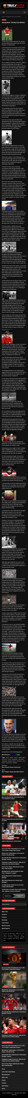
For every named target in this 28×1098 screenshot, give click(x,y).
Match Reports (6, 928)
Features (4, 19)
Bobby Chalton (22, 757)
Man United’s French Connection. (11, 766)
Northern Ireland (12, 761)
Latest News (10, 793)
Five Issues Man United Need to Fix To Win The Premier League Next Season (14, 958)
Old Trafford (19, 761)
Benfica (16, 757)
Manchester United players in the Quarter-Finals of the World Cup (14, 980)
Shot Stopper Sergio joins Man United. (13, 771)
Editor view (5, 837)
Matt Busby (4, 761)
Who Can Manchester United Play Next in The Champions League (14, 787)
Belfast (11, 757)
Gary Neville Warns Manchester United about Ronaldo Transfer (14, 1002)
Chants (4, 1080)
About (3, 1088)
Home (3, 1069)
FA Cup (9, 759)
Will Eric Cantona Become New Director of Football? (14, 809)
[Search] (24, 12)
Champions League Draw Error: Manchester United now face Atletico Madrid (14, 1025)
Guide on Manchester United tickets (14, 831)
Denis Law (4, 759)
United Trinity (9, 762)
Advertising (5, 1086)
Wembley (15, 762)
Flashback (4, 920)
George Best (14, 759)
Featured (4, 914)
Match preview (6, 925)
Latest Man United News (8, 1071)
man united (21, 759)
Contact (4, 1083)
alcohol (7, 757)
